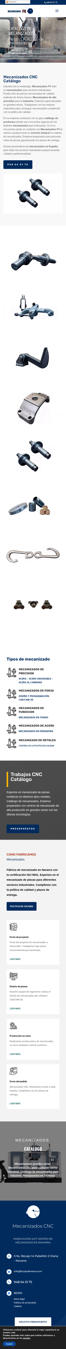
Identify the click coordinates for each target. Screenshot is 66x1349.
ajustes (26, 1338)
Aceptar (9, 1344)
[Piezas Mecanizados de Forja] (33, 427)
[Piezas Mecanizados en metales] (33, 526)
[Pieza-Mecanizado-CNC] (33, 624)
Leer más (15, 959)
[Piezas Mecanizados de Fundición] (33, 378)
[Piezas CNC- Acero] (33, 279)
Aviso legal (19, 1298)
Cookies (18, 1306)
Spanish (12, 2)
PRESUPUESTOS (23, 828)
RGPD (18, 1293)
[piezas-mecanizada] (33, 575)
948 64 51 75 (51, 2)
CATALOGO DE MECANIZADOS (21, 31)
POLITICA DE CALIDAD (21, 906)
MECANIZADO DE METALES (37, 740)
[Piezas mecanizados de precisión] (33, 328)
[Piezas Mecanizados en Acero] (33, 476)
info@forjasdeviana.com (28, 1271)
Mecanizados (16, 859)
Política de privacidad (25, 1302)
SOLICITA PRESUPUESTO (33, 1321)
